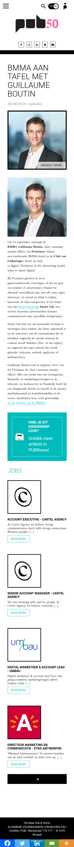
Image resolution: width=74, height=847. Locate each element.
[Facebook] (21, 44)
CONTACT (37, 841)
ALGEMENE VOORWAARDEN (25, 827)
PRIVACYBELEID (55, 827)
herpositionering (28, 307)
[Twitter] (45, 44)
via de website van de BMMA (26, 403)
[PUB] (37, 26)
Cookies (14, 830)
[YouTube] (53, 44)
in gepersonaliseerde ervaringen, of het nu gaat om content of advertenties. (35, 283)
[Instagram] (29, 44)
